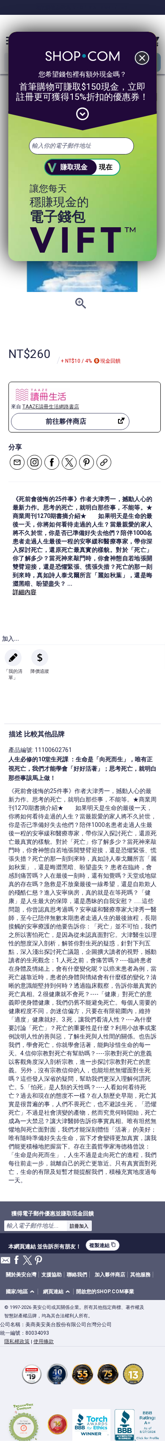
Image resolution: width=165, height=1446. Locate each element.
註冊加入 (79, 1225)
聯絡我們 (77, 1275)
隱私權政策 (17, 1341)
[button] (21, 1291)
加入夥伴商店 (110, 1275)
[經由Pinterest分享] (86, 462)
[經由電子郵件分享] (17, 462)
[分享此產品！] (104, 462)
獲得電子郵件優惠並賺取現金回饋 (52, 1213)
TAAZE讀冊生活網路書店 (50, 407)
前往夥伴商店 (66, 421)
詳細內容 (24, 592)
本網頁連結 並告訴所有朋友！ (44, 1245)
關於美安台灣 (21, 1275)
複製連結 (102, 1245)
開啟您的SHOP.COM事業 (105, 1292)
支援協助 (51, 1275)
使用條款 (43, 1341)
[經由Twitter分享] (69, 462)
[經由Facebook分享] (51, 462)
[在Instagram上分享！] (34, 462)
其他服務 (140, 1275)
